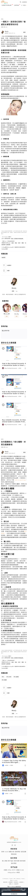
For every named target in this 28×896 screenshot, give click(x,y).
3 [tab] (15, 10)
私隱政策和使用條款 (15, 890)
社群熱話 (16, 5)
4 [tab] (17, 10)
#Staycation (12, 872)
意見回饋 (23, 852)
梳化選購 (16, 677)
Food (23, 878)
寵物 (23, 243)
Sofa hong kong (19, 480)
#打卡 (13, 870)
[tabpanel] (14, 9)
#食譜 (18, 870)
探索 (2, 852)
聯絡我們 (16, 884)
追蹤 (24, 32)
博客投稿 (13, 854)
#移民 (18, 872)
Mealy (6, 31)
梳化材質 (8, 677)
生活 (2, 439)
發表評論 (5, 330)
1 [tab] (11, 10)
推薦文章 (11, 852)
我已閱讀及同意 (14, 894)
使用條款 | (16, 882)
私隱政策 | (22, 882)
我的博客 (13, 863)
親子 (19, 243)
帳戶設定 (10, 861)
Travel (11, 878)
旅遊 (13, 243)
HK (15, 878)
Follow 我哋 (5, 249)
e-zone (16, 880)
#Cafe (22, 870)
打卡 (9, 243)
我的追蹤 (22, 861)
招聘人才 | (11, 884)
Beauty (19, 878)
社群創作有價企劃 (6, 5)
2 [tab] (13, 10)
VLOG (6, 852)
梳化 (3, 677)
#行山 (9, 870)
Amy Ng (16, 314)
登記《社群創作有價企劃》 (17, 238)
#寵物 (5, 870)
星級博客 (17, 852)
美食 (16, 243)
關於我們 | (6, 882)
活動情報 (8, 244)
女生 (2, 19)
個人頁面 (4, 861)
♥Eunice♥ (7, 314)
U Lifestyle (6, 878)
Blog (12, 880)
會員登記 (24, 2)
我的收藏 (16, 861)
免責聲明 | (11, 882)
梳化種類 (4, 680)
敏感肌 (3, 257)
